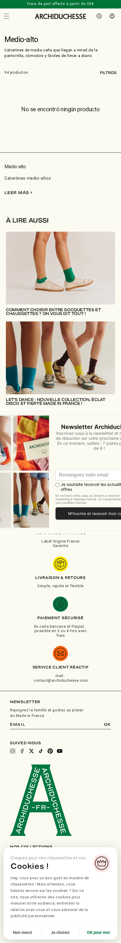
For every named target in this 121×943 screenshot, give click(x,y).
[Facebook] (22, 751)
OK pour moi (98, 932)
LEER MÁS (18, 192)
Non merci (22, 932)
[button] (6, 16)
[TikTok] (40, 751)
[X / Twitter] (31, 751)
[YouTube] (59, 751)
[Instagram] (12, 751)
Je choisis (60, 932)
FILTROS (108, 72)
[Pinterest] (50, 751)
